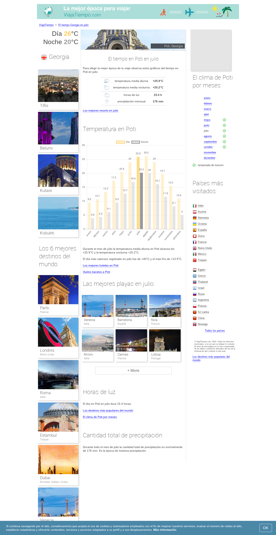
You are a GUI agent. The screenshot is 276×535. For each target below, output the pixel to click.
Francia (44, 312)
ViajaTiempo (46, 24)
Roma (45, 392)
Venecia (89, 320)
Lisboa (156, 354)
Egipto (201, 269)
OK (266, 528)
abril (206, 114)
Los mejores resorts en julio (100, 110)
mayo (207, 119)
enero (207, 98)
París (44, 307)
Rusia (201, 294)
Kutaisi (46, 190)
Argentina (203, 299)
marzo (207, 108)
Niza (154, 320)
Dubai (45, 477)
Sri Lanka (203, 312)
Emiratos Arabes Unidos (54, 481)
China (201, 318)
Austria (202, 211)
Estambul (48, 435)
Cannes (123, 354)
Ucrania (202, 223)
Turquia (44, 439)
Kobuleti (47, 233)
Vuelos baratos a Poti (96, 271)
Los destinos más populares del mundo (108, 410)
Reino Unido (47, 354)
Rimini (88, 354)
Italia (42, 396)
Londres (47, 350)
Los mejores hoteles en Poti (100, 265)
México (202, 253)
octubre (208, 146)
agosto (208, 136)
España (202, 229)
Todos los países (215, 330)
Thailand (203, 281)
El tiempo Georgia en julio (73, 24)
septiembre (210, 141)
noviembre (210, 152)
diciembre (209, 157)
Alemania (203, 217)
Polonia (202, 305)
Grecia (201, 275)
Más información (164, 529)
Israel (201, 287)
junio (206, 125)
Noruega (203, 324)
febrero (208, 103)
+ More (133, 370)
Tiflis (44, 105)
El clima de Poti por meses (100, 416)
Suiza (201, 235)
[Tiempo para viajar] (138, 19)
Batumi (46, 148)
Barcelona (125, 320)
